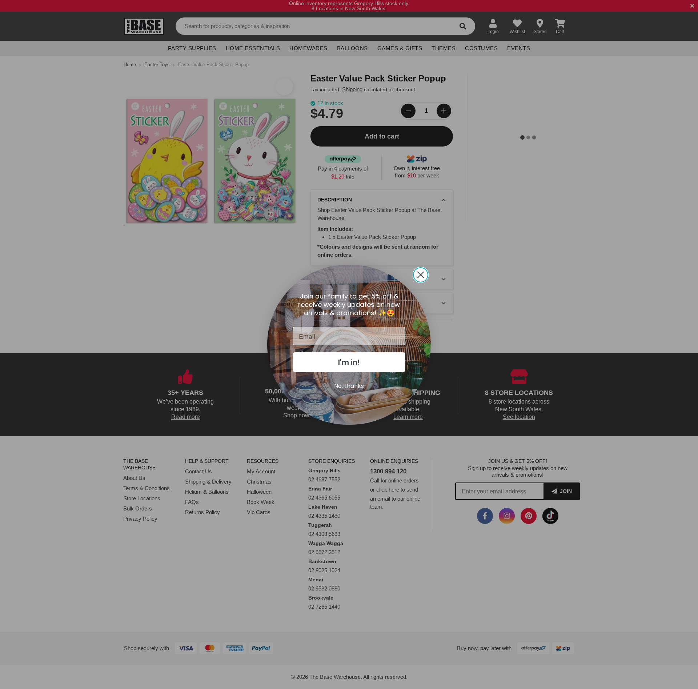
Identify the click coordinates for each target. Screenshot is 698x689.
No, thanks (349, 386)
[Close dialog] (420, 275)
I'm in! (349, 362)
